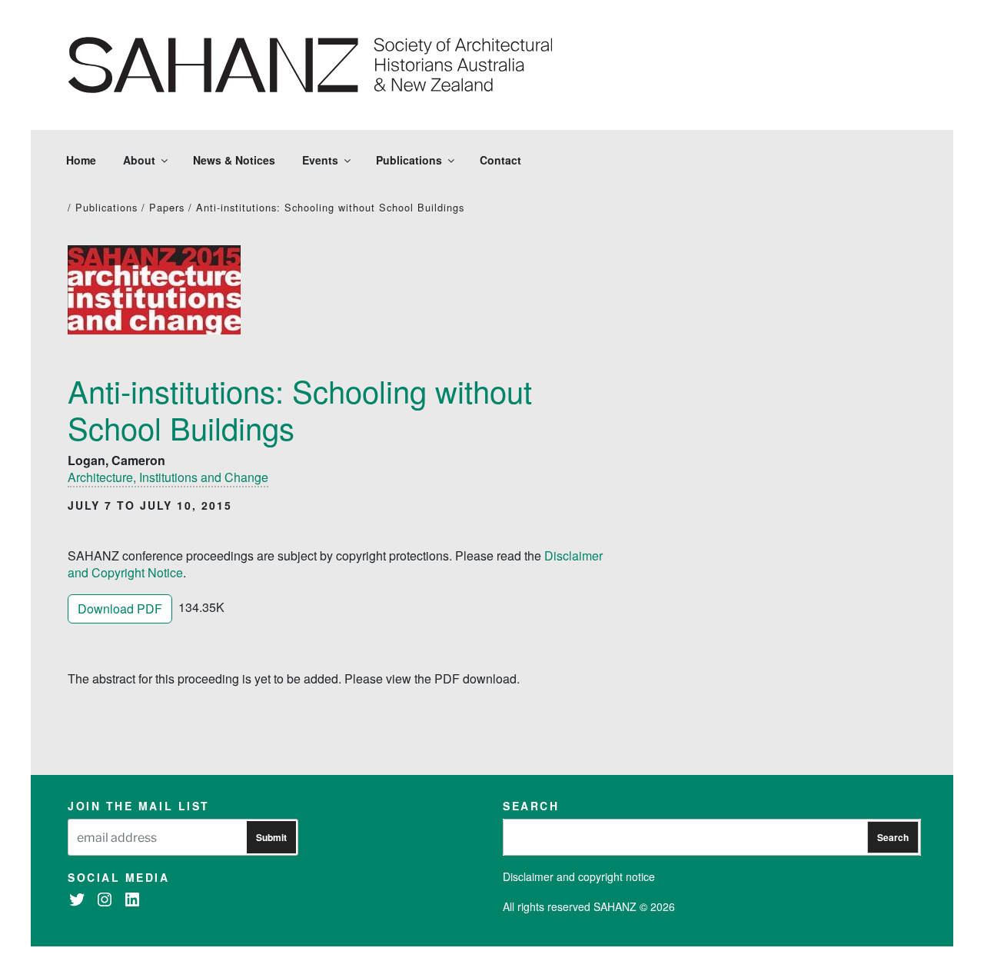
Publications (409, 160)
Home (81, 160)
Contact (500, 160)
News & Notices (234, 160)
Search (893, 837)
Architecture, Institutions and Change (168, 477)
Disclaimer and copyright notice (579, 876)
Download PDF (120, 608)
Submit (271, 837)
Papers (166, 207)
